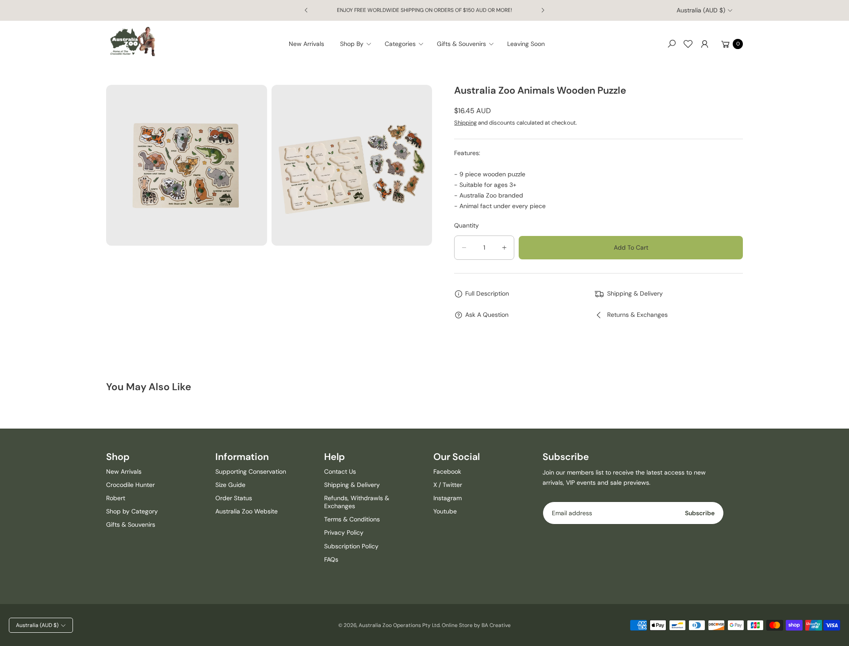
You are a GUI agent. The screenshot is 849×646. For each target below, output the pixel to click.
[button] (358, 43)
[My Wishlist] (688, 43)
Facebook (447, 471)
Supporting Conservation (250, 471)
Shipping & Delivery (352, 485)
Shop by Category (132, 511)
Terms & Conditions (352, 519)
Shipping (465, 122)
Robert (115, 498)
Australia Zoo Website (246, 511)
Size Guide (230, 485)
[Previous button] (306, 10)
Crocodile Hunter (130, 485)
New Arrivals (124, 471)
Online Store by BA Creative (476, 625)
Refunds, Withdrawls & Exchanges (356, 502)
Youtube (445, 511)
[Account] (704, 43)
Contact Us (340, 471)
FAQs (331, 559)
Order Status (233, 498)
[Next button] (542, 10)
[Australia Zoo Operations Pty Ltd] (132, 42)
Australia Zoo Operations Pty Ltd (399, 625)
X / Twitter (447, 485)
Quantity (466, 225)
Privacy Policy (343, 532)
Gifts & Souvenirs (130, 524)
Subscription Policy (351, 546)
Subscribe (700, 513)
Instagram (447, 498)
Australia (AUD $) (701, 10)
